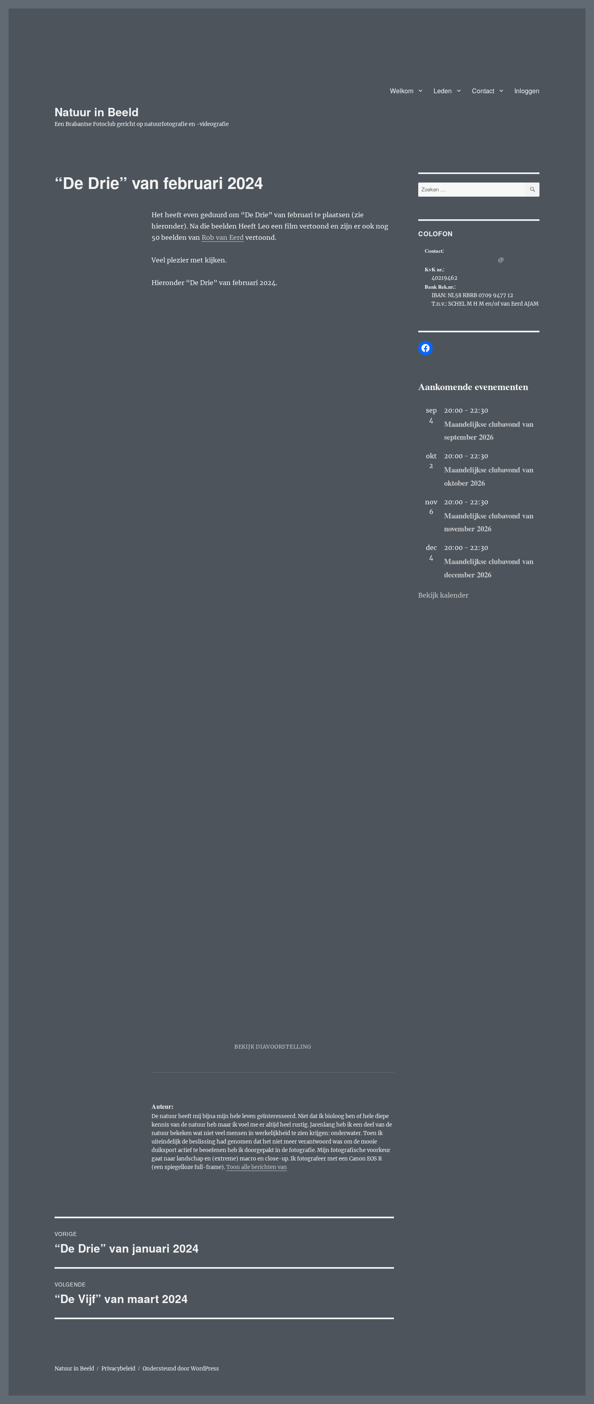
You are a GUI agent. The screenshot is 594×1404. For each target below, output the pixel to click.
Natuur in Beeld (97, 111)
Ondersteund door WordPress (181, 1368)
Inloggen (526, 90)
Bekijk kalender (443, 595)
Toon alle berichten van (256, 1167)
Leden (443, 90)
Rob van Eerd (223, 237)
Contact (483, 90)
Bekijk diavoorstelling (273, 1046)
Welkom (401, 90)
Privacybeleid (118, 1368)
